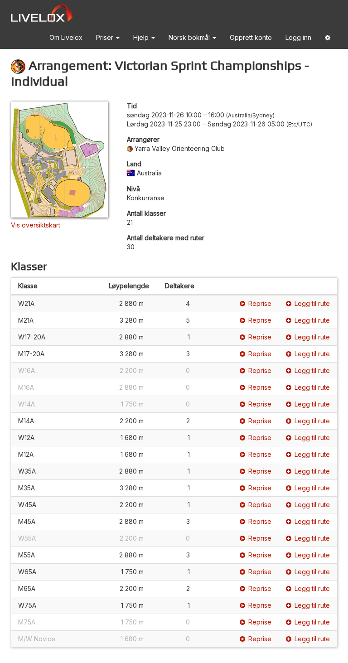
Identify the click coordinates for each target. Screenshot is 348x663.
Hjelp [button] (141, 37)
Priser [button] (105, 37)
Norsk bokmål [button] (190, 37)
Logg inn (298, 37)
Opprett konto (251, 37)
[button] (327, 39)
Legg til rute (312, 303)
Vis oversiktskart (35, 225)
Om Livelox (65, 37)
